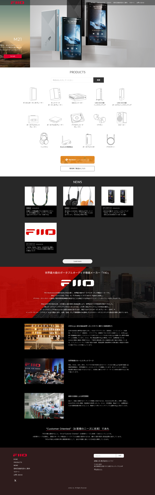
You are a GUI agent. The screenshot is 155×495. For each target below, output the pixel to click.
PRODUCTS (101, 2)
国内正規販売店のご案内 (120, 2)
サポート (17, 472)
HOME (93, 2)
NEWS (109, 2)
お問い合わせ (140, 2)
